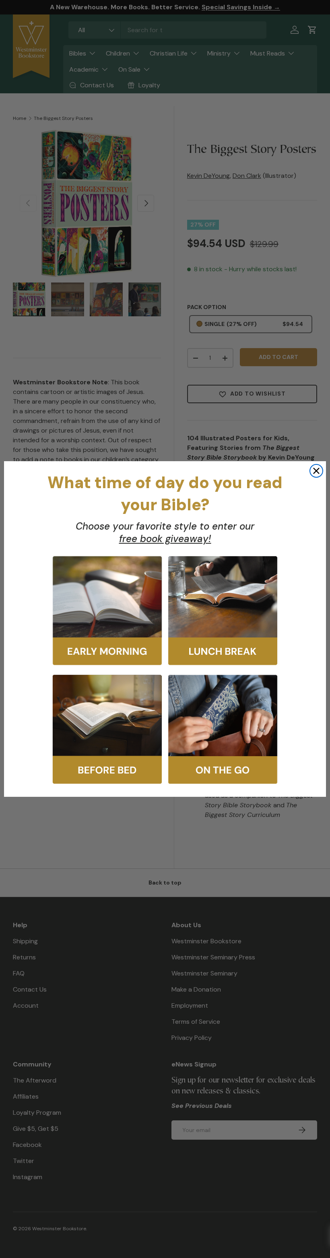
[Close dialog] (316, 470)
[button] (107, 610)
